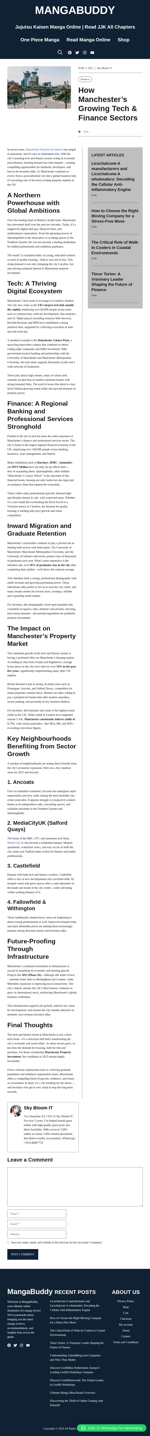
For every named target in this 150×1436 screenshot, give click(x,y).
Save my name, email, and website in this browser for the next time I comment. (56, 1242)
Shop (124, 39)
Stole (94, 195)
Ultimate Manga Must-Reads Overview (72, 1392)
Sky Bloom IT (104, 68)
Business (85, 79)
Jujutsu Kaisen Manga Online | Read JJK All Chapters (75, 27)
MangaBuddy (75, 10)
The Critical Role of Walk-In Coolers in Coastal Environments (115, 247)
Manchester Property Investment (44, 149)
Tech (85, 131)
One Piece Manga (39, 39)
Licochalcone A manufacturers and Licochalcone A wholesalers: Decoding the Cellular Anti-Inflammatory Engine (74, 1306)
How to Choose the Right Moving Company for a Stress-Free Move (114, 216)
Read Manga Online (88, 39)
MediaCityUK (15, 842)
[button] (60, 52)
